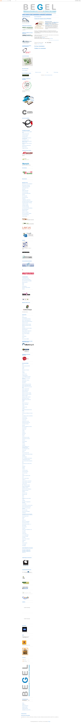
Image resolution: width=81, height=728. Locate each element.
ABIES (31, 14)
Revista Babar (24, 525)
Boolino (23, 401)
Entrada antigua (56, 72)
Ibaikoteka (23, 194)
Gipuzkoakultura (24, 456)
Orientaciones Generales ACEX (26, 145)
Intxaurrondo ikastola (25, 197)
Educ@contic (24, 433)
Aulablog (23, 372)
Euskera (23, 451)
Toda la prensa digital (25, 536)
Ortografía (23, 500)
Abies (23, 364)
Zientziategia (24, 545)
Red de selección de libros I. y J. (26, 524)
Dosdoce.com (24, 429)
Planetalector (24, 512)
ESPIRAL (23, 442)
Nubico (23, 495)
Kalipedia (23, 467)
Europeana (23, 445)
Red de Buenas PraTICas (25, 522)
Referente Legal (24, 146)
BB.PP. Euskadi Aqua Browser (26, 279)
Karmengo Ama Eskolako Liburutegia (27, 201)
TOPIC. (23, 541)
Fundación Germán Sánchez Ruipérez (27, 454)
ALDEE (23, 367)
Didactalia (23, 425)
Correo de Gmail (24, 417)
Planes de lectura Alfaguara (26, 511)
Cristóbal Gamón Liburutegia (26, 186)
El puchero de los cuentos (25, 437)
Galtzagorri (23, 455)
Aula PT (23, 371)
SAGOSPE (23, 528)
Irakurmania (23, 198)
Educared (23, 434)
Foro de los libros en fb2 (25, 452)
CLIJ (22, 414)
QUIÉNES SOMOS (42, 14)
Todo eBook (23, 537)
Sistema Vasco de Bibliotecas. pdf (27, 529)
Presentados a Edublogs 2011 (26, 550)
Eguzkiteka (23, 189)
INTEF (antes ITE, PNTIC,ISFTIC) (27, 463)
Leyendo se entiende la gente (26, 475)
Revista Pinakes (24, 526)
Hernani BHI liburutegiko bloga (26, 193)
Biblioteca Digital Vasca (25, 390)
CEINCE (23, 408)
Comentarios (25, 661)
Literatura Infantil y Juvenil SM (26, 482)
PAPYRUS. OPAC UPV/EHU (26, 287)
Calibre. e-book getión (25, 404)
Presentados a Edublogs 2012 (26, 549)
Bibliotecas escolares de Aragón (26, 324)
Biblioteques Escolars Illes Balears (27, 328)
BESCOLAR (24, 382)
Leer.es (23, 337)
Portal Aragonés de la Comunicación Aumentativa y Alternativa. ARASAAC (27, 514)
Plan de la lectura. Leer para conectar (27, 505)
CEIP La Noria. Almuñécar (25, 333)
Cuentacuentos (24, 419)
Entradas (24, 659)
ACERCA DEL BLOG (48, 14)
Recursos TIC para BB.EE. (26, 521)
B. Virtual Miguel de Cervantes (26, 376)
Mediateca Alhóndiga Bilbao (26, 486)
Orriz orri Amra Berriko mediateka (26, 213)
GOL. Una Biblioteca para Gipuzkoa (27, 458)
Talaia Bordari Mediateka (25, 214)
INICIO (24, 14)
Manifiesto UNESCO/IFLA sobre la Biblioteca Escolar (27, 141)
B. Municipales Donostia (25, 278)
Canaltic (23, 405)
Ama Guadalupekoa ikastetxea (26, 318)
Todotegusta (24, 540)
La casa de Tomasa (25, 470)
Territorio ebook (24, 533)
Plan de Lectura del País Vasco (26, 506)
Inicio (47, 72)
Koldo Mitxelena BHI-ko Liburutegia (27, 202)
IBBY (23, 462)
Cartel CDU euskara (25, 136)
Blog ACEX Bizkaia (24, 329)
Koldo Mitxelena (24, 286)
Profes (23, 518)
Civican (23, 411)
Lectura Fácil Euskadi (25, 471)
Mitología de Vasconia (25, 490)
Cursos (38, 43)
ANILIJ (23, 368)
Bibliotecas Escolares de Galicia (26, 325)
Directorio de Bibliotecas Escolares (27, 426)
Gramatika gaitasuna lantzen (26, 459)
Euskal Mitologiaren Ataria (25, 448)
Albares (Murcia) (24, 317)
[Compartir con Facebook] (49, 42)
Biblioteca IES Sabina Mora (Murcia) (27, 321)
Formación (41, 43)
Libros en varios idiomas (25, 478)
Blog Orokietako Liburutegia (26, 185)
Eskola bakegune (24, 441)
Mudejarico (23, 491)
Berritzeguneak (24, 381)
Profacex (23, 517)
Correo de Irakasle (24, 418)
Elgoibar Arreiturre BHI (25, 190)
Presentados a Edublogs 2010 (26, 551)
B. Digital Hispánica (25, 375)
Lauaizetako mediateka (25, 205)
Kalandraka (23, 466)
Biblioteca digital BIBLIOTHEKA (26, 385)
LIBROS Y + (27, 14)
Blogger (49, 721)
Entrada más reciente (38, 72)
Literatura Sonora (24, 483)
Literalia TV (23, 479)
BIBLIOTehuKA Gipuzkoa (25, 398)
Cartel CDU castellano (25, 135)
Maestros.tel (24, 552)
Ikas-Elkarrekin (24, 336)
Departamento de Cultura (25, 421)
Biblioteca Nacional (24, 282)
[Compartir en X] (48, 42)
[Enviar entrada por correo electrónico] (45, 42)
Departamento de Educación (26, 422)
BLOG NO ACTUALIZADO (25, 715)
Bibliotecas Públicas (25, 395)
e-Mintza (23, 430)
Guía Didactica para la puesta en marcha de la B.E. (26, 138)
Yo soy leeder (24, 544)
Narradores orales (24, 494)
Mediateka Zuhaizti (24, 210)
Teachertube (24, 532)
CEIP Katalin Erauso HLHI (25, 332)
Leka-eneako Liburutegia (25, 206)
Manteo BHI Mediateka (25, 209)
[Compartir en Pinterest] (50, 42)
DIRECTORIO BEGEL (36, 14)
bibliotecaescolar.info (25, 322)
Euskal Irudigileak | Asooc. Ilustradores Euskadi (25, 447)
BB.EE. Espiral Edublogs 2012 (26, 320)
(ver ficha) (43, 37)
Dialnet (23, 283)
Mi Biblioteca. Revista (25, 487)
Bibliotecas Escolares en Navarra (26, 394)
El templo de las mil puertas (26, 438)
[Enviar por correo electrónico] (47, 42)
